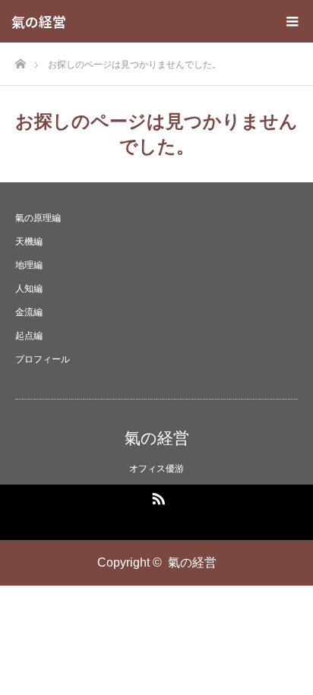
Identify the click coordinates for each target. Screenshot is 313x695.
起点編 (29, 335)
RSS (156, 496)
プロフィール (42, 359)
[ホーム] (20, 59)
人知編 (29, 288)
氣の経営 (38, 21)
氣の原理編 (38, 218)
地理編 (29, 265)
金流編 (29, 312)
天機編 (29, 241)
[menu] (291, 21)
